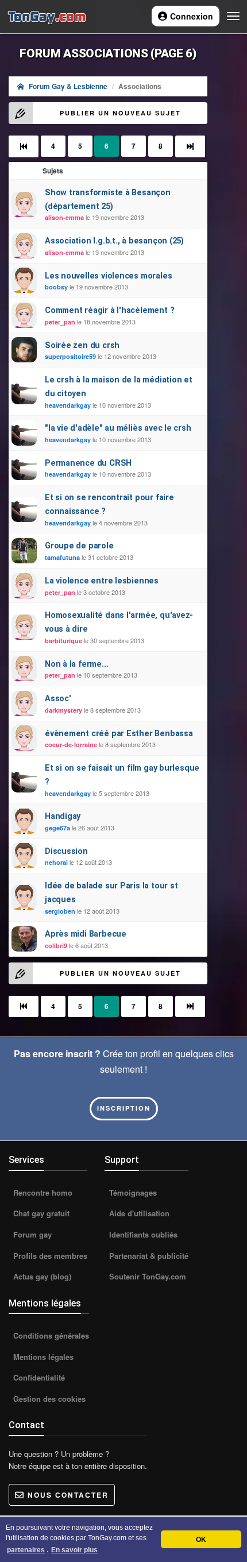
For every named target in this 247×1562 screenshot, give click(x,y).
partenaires (26, 1550)
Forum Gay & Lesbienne (68, 86)
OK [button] (201, 1540)
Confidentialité (38, 1377)
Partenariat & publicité (147, 1255)
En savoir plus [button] (74, 1550)
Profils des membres (49, 1255)
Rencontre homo (41, 1192)
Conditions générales (50, 1335)
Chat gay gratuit (40, 1213)
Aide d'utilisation (138, 1213)
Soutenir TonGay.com (146, 1276)
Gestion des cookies (48, 1398)
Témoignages (132, 1192)
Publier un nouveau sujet (120, 113)
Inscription (123, 1108)
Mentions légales (42, 1356)
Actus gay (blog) (41, 1276)
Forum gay (31, 1234)
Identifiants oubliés (142, 1234)
